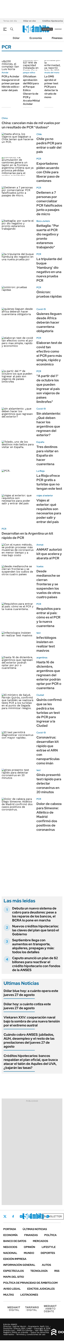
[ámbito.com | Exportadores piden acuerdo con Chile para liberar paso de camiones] (18, 166)
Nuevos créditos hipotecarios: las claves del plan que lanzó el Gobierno (35, 930)
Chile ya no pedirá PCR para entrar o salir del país (49, 145)
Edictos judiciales (41, 1288)
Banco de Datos (14, 1241)
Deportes (48, 1253)
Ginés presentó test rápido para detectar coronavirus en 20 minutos (48, 783)
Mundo (29, 1253)
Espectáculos (13, 1271)
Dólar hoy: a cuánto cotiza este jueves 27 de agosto (27, 1006)
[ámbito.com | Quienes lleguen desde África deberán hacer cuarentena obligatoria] (18, 317)
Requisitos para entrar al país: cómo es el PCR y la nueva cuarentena (48, 617)
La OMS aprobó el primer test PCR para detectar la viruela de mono (51, 87)
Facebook (13, 1216)
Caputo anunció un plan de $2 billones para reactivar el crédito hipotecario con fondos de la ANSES (36, 964)
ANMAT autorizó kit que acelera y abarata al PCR (49, 553)
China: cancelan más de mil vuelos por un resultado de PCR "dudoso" (31, 125)
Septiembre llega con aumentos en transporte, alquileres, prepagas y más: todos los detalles (33, 946)
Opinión (29, 1247)
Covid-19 (41, 309)
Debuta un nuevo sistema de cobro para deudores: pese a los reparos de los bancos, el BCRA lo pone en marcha (34, 914)
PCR (38, 158)
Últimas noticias (35, 1229)
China (5, 118)
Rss (56, 1271)
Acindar (5, 72)
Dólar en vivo (29, 21)
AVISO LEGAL (12, 1288)
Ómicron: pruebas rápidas (49, 294)
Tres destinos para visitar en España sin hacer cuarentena (47, 455)
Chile (39, 134)
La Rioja (40, 470)
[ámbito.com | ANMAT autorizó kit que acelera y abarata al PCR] (18, 552)
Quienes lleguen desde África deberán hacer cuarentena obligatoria (49, 322)
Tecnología (39, 1271)
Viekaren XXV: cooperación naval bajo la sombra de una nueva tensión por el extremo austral (32, 1021)
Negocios (10, 1247)
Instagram (21, 1216)
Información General (19, 1265)
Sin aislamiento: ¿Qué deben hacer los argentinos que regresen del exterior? (48, 424)
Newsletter (53, 1216)
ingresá (58, 29)
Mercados (40, 1241)
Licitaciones (29, 1294)
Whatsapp (47, 1216)
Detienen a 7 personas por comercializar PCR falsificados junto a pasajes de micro (49, 203)
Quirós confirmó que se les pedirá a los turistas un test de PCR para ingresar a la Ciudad (49, 713)
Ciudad (40, 694)
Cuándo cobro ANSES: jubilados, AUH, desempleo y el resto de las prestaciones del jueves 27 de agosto (29, 1040)
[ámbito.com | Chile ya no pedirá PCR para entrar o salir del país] (18, 142)
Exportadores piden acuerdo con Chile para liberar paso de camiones (48, 172)
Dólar (16, 38)
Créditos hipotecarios (52, 21)
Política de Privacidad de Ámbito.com (30, 1283)
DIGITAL (13, 1309)
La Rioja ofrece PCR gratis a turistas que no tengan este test (49, 482)
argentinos (41, 657)
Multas (8, 1294)
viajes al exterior (44, 495)
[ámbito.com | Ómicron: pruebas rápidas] (18, 295)
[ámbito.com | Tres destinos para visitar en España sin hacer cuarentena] (18, 449)
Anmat (39, 544)
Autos (46, 1265)
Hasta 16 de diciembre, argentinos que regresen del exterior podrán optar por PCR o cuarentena (48, 675)
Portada (9, 1229)
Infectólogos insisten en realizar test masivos (46, 644)
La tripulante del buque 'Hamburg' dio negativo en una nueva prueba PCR (49, 270)
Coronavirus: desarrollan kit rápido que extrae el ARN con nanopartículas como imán (48, 750)
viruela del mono (51, 72)
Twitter (5, 1216)
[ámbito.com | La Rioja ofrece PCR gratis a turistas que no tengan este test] (18, 478)
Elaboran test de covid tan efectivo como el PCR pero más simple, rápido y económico (49, 353)
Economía (36, 38)
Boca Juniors (43, 220)
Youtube (38, 1216)
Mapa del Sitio (13, 1277)
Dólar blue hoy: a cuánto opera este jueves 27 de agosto (31, 993)
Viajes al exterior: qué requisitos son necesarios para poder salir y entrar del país (48, 511)
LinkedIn (29, 1216)
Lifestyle (49, 1247)
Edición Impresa (14, 1259)
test (38, 632)
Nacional (10, 1253)
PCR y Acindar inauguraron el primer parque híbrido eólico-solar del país (11, 83)
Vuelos (39, 566)
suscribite (47, 29)
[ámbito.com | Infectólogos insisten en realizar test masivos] (18, 640)
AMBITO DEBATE (50, 1308)
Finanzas (57, 38)
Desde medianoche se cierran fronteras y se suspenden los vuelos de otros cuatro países (48, 584)
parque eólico (29, 72)
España (40, 441)
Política (50, 1235)
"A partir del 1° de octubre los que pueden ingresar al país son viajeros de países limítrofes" (48, 389)
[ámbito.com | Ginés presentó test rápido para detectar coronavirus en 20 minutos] (18, 778)
